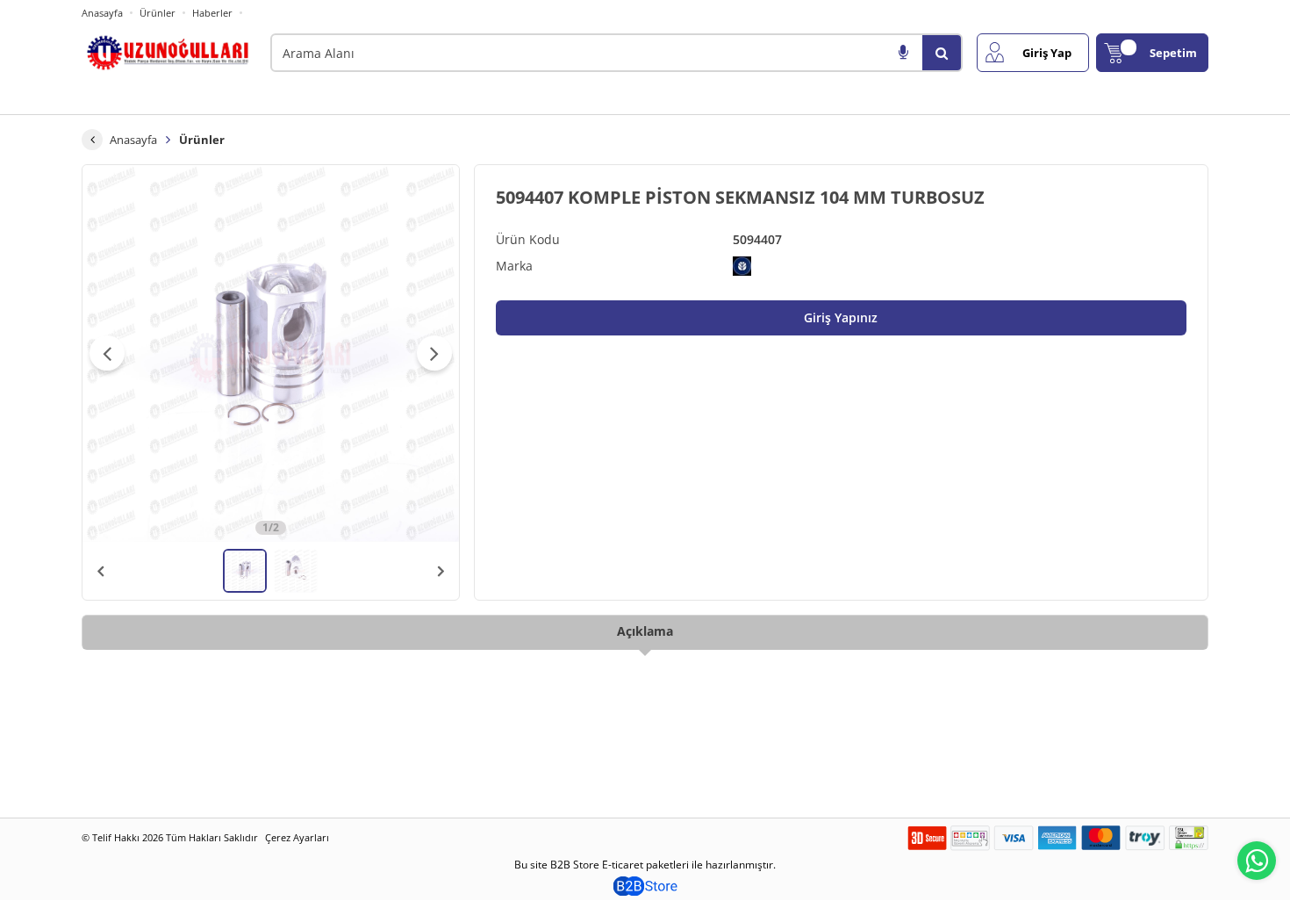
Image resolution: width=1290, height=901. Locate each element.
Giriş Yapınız (841, 317)
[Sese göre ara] (903, 52)
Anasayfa (102, 12)
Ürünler (158, 12)
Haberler (212, 13)
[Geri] (92, 139)
